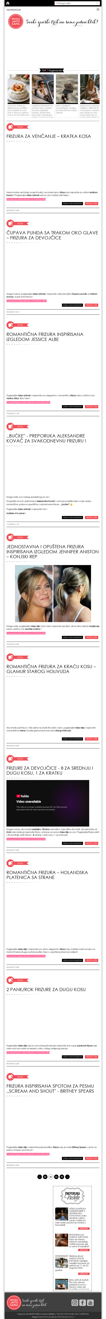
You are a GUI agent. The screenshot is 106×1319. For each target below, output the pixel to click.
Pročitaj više (91, 204)
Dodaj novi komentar (72, 204)
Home (8, 3)
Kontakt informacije (65, 1314)
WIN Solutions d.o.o (65, 1317)
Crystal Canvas (44, 1317)
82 (45, 1177)
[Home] (27, 1302)
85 (62, 1177)
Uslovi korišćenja (82, 1314)
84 (56, 1177)
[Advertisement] (53, 49)
